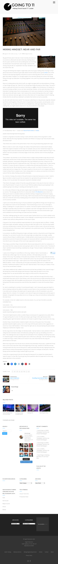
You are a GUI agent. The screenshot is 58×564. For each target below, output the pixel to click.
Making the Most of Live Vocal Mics (42, 456)
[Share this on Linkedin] (19, 372)
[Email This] (26, 372)
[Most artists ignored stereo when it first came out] (22, 455)
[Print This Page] (29, 372)
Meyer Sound (6, 503)
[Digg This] (24, 372)
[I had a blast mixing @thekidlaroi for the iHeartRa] (31, 445)
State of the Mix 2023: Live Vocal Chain (7, 413)
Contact (46, 552)
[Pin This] (17, 372)
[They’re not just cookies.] (31, 455)
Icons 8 (45, 524)
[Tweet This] (15, 372)
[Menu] (54, 2)
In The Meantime (39, 192)
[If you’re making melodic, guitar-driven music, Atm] (22, 450)
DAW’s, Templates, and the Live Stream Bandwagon (42, 432)
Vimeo (37, 130)
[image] (53, 253)
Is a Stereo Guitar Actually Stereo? (19, 413)
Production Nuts (24, 497)
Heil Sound (5, 500)
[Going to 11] (19, 13)
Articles (40, 552)
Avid (4, 497)
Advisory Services (17, 552)
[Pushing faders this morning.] (26, 450)
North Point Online (29, 130)
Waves (4, 509)
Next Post (40, 377)
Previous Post (14, 377)
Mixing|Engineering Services (30, 552)
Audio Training (7, 552)
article (46, 72)
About (52, 552)
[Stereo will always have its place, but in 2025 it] (26, 455)
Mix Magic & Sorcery (28, 53)
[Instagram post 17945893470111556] (22, 445)
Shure (4, 506)
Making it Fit (30, 412)
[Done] (31, 450)
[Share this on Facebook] (12, 372)
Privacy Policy (29, 555)
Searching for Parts (43, 412)
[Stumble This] (22, 372)
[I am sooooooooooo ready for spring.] (26, 445)
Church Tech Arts (24, 494)
